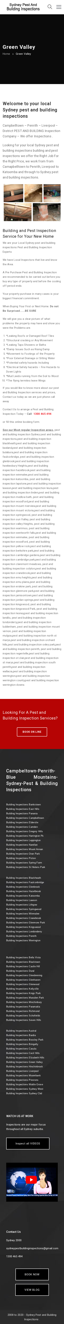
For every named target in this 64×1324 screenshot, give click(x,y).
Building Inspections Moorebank (23, 1075)
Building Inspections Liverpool (22, 1071)
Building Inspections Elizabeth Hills (25, 1057)
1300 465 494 (42, 413)
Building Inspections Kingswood (23, 927)
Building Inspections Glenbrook (23, 886)
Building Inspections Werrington (23, 940)
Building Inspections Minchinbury (24, 1002)
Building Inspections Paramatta (23, 1006)
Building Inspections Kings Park (23, 993)
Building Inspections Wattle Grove (24, 1084)
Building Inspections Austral (21, 1030)
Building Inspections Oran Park (23, 853)
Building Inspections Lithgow (21, 904)
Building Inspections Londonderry (24, 931)
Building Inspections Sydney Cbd (24, 1093)
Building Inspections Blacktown (23, 962)
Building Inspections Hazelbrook (23, 891)
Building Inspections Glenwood (22, 984)
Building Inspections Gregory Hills (24, 831)
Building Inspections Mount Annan (24, 849)
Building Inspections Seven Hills (23, 1020)
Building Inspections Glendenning (24, 975)
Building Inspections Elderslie (22, 822)
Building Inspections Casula (21, 1048)
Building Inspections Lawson (21, 900)
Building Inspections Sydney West (24, 1089)
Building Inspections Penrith (21, 936)
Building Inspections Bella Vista (23, 957)
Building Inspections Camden (22, 827)
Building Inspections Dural (20, 971)
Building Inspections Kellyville (22, 988)
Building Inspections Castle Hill (23, 966)
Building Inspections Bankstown (23, 804)
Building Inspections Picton (21, 858)
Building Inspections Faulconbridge (25, 882)
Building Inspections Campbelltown (25, 818)
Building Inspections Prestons (22, 1080)
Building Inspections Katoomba (23, 895)
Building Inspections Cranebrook (23, 918)
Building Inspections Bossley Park (24, 1039)
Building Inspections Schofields (23, 1015)
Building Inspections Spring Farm (24, 862)
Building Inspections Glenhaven (23, 979)
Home (6, 53)
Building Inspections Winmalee (22, 913)
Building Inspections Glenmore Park (25, 922)
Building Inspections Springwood (23, 909)
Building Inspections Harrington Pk (25, 835)
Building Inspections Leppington (23, 840)
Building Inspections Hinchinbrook (24, 1066)
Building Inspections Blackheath (23, 878)
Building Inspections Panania (22, 813)
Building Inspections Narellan (22, 844)
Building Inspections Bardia (21, 1035)
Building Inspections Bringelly (22, 1044)
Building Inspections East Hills (22, 809)
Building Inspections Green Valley (24, 1062)
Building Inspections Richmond (23, 1011)
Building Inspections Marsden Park (25, 997)
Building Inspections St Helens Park (25, 867)
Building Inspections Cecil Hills (23, 1053)
